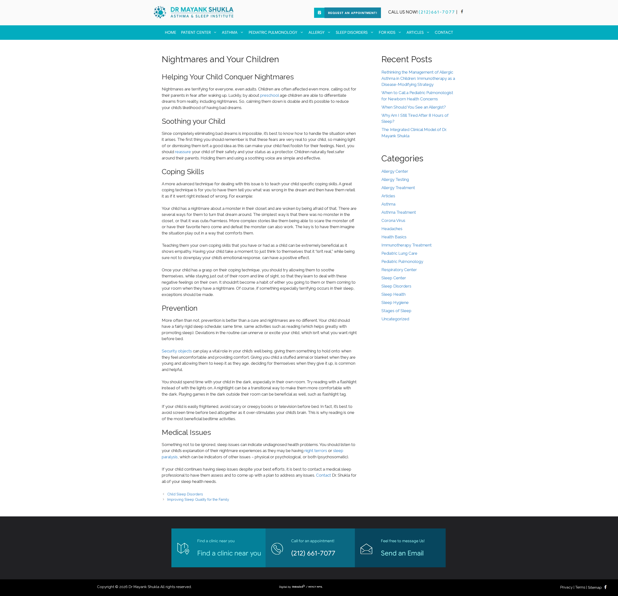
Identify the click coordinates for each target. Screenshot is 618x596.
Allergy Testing (395, 179)
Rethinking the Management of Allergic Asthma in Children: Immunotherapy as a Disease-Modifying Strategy (418, 78)
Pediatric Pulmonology (273, 32)
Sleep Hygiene (395, 302)
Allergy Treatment (398, 187)
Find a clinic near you (229, 553)
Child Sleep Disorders (185, 494)
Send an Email (402, 553)
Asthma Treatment (398, 212)
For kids (387, 32)
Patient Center (196, 32)
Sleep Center (393, 277)
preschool (269, 95)
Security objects (177, 351)
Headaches (391, 228)
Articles (415, 32)
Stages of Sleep (396, 310)
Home (170, 32)
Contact (444, 32)
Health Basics (394, 236)
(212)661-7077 (437, 12)
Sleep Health (393, 294)
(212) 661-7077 (313, 553)
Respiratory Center (399, 269)
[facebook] (462, 12)
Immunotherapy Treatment (406, 245)
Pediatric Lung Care (399, 253)
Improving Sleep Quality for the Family (198, 499)
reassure (183, 151)
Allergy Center (394, 171)
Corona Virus (393, 220)
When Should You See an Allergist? (413, 107)
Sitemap (595, 587)
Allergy (317, 32)
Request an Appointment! (352, 13)
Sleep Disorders (352, 32)
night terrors (315, 450)
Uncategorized (395, 318)
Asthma (230, 32)
